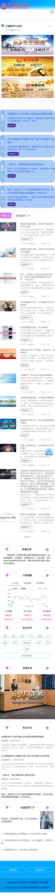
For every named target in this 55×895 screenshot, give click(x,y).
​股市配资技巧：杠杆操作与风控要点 (21, 849)
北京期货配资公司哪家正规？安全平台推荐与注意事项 (25, 755)
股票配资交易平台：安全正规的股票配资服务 (37, 421)
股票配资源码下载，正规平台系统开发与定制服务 (37, 250)
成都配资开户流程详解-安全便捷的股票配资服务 (30, 113)
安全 (38, 642)
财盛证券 (11, 125)
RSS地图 (32, 882)
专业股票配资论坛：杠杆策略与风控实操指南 (37, 303)
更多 (49, 25)
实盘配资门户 (13, 154)
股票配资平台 (34, 887)
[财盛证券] (14, 5)
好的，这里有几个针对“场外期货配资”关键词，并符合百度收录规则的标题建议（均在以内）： (30, 191)
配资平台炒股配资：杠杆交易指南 (35, 514)
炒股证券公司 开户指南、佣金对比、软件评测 (37, 351)
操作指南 (26, 642)
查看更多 (27, 536)
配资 (22, 636)
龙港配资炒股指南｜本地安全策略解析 (37, 397)
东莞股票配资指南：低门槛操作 (34, 327)
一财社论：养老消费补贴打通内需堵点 (25, 164)
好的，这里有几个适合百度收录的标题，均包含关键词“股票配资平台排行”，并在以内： (36, 277)
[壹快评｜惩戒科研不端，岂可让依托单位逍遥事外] (47, 820)
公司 (48, 636)
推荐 (27, 649)
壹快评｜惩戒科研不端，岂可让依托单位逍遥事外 (19, 820)
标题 (5, 636)
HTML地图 (43, 882)
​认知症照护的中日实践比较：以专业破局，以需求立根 (27, 842)
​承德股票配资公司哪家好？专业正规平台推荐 (25, 833)
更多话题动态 (27, 655)
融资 (5, 642)
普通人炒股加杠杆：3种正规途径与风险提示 (37, 446)
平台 (31, 636)
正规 (48, 642)
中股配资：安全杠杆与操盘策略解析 (36, 374)
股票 (13, 636)
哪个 (15, 642)
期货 (40, 636)
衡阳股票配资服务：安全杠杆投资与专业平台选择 (37, 225)
